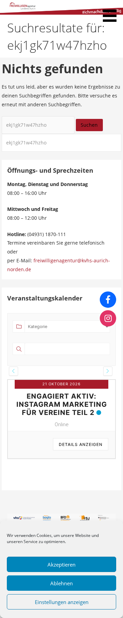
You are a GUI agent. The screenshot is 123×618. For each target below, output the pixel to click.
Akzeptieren (61, 564)
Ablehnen (61, 583)
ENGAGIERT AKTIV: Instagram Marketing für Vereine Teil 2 (61, 404)
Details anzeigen (80, 444)
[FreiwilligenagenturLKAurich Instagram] (108, 318)
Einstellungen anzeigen (61, 602)
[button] (112, 12)
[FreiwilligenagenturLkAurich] (108, 299)
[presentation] (13, 371)
